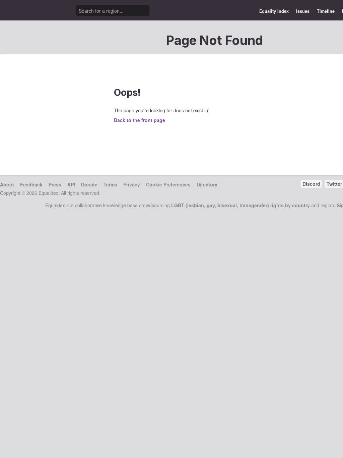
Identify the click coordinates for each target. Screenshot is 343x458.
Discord (311, 183)
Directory (207, 184)
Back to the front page (139, 120)
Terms (110, 184)
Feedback (31, 184)
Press (55, 184)
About (7, 184)
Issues (303, 11)
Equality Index (274, 11)
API (71, 184)
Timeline (326, 11)
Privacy (131, 184)
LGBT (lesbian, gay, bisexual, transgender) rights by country (240, 205)
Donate (89, 184)
